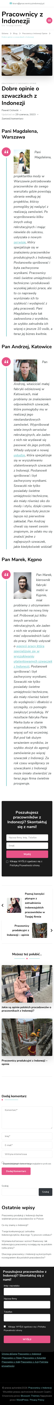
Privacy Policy (37, 1400)
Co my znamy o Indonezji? (15, 1225)
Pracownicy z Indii (11, 1362)
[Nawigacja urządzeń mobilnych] (49, 20)
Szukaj (5, 1186)
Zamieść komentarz (12, 118)
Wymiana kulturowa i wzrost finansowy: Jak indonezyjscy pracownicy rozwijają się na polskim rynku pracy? (27, 1245)
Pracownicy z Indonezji (22, 18)
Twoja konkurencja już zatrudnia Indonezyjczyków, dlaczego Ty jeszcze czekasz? (27, 1233)
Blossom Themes (30, 1396)
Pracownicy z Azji (30, 1362)
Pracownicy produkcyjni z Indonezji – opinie (24, 1062)
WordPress (22, 1400)
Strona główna (9, 1354)
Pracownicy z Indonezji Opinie (19, 83)
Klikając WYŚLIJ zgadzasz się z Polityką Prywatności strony (24, 1328)
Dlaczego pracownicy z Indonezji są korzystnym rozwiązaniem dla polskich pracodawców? (26, 1256)
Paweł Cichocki (10, 110)
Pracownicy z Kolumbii (34, 1358)
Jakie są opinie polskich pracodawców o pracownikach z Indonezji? (26, 1009)
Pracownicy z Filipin (12, 1358)
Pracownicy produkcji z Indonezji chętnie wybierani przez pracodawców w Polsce (23, 1217)
